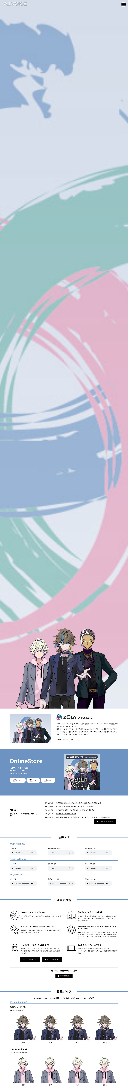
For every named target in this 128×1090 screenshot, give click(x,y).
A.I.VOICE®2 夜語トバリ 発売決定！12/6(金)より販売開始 (75, 810)
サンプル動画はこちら (31, 959)
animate (49, 780)
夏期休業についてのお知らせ (66, 813)
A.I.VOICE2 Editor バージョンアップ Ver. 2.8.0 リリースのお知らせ (78, 803)
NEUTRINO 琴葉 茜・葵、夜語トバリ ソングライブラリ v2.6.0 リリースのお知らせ (84, 817)
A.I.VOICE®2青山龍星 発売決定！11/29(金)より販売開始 (74, 806)
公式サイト (19, 780)
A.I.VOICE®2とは (65, 976)
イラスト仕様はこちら (53, 959)
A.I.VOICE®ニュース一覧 (106, 821)
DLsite (35, 780)
